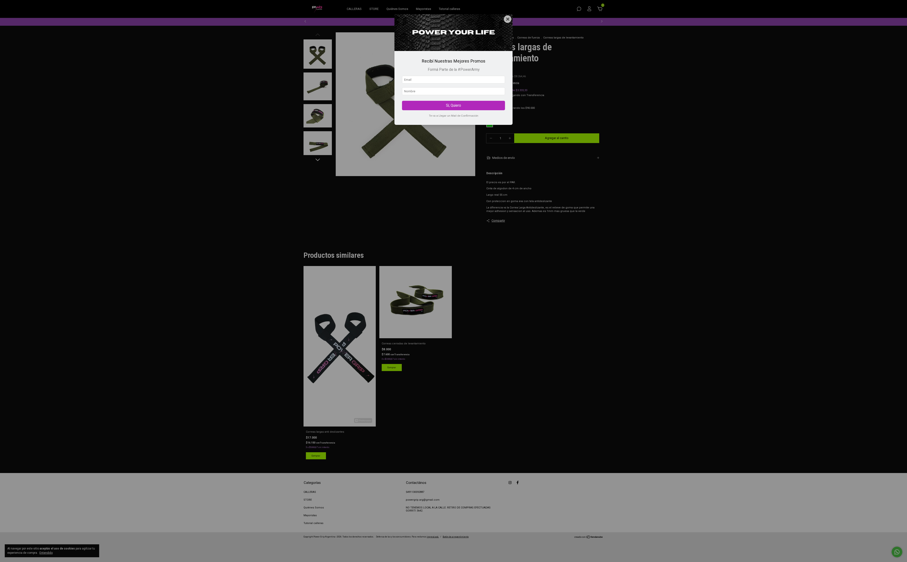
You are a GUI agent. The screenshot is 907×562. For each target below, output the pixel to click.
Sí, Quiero (453, 105)
